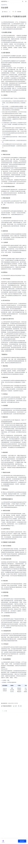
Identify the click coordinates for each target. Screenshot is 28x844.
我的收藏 (19, 11)
